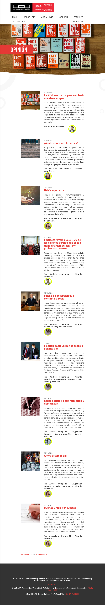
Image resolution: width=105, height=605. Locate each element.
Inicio (15, 17)
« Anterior (25, 554)
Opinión (63, 17)
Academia (78, 21)
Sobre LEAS (29, 17)
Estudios (78, 17)
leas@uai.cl (52, 584)
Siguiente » (42, 554)
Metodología (18, 21)
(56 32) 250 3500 (72, 594)
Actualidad (47, 17)
